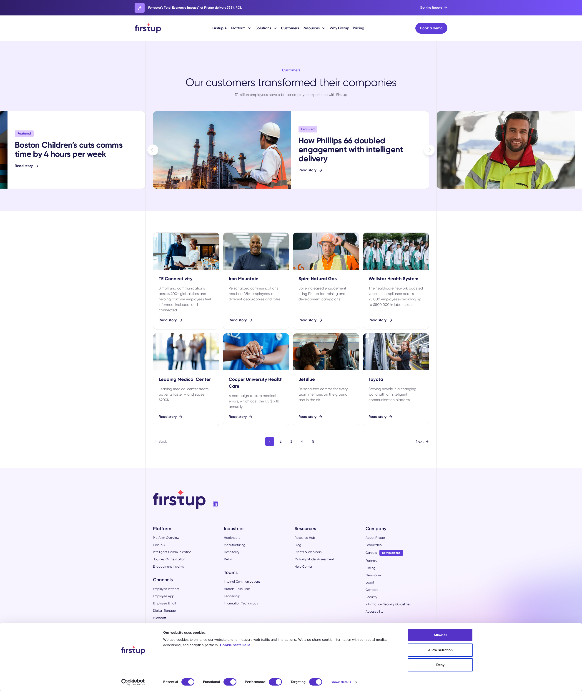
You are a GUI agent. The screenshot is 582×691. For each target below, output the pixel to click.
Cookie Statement (235, 645)
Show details (341, 682)
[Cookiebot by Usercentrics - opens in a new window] (133, 682)
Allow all (440, 635)
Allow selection (440, 650)
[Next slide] (429, 150)
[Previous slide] (152, 150)
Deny (440, 665)
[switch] (229, 682)
